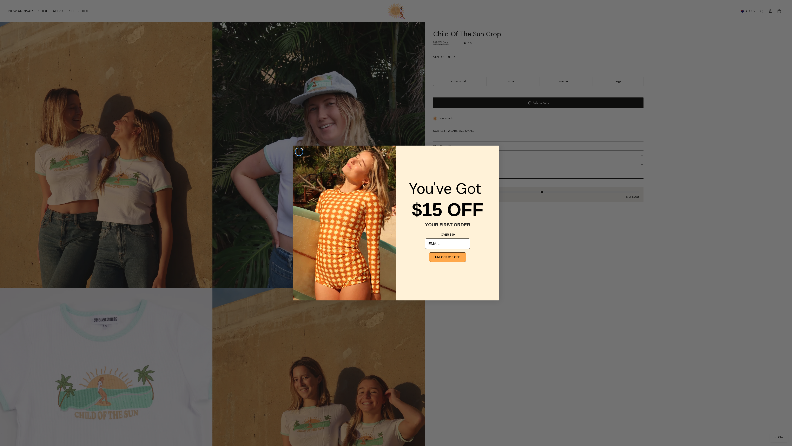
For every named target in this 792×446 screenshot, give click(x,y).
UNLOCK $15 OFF (447, 257)
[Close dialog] (299, 151)
